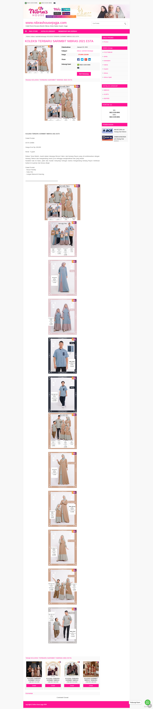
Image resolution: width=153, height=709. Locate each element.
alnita (105, 56)
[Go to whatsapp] (147, 702)
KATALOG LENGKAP (48, 31)
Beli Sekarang (84, 74)
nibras (33, 36)
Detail (34, 685)
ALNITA (106, 94)
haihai (106, 65)
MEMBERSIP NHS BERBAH (67, 31)
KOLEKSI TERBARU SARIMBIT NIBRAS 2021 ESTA (59, 41)
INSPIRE (106, 98)
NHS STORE (33, 31)
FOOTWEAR (108, 52)
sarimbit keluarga (41, 36)
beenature (107, 60)
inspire (106, 69)
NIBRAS (106, 90)
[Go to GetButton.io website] (147, 706)
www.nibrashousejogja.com (46, 22)
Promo (106, 42)
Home (28, 36)
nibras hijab (108, 77)
